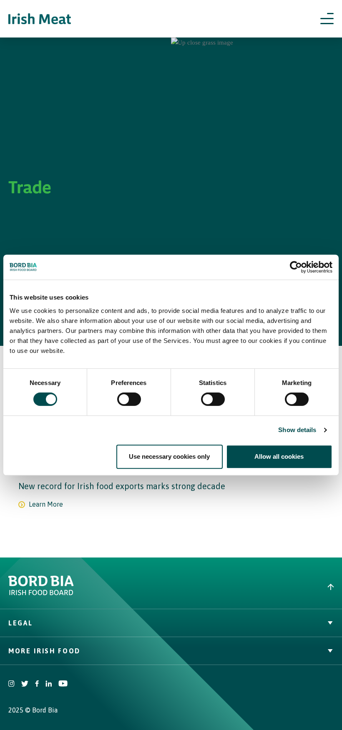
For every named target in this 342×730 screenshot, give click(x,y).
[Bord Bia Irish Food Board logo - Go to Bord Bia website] (41, 593)
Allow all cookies (279, 456)
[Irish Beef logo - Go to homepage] (39, 19)
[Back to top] (256, 587)
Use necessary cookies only (169, 456)
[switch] (129, 399)
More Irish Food (44, 651)
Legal (20, 623)
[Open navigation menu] (327, 19)
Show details (297, 429)
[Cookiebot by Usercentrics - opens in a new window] (295, 267)
